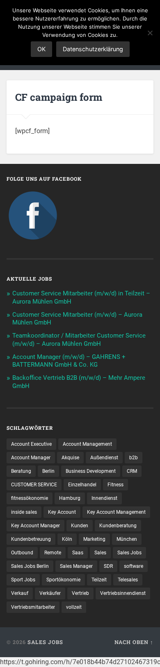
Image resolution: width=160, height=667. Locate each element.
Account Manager (30, 458)
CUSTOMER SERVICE (34, 485)
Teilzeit (99, 580)
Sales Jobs (129, 553)
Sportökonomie (63, 580)
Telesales (128, 580)
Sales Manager (76, 566)
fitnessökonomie (29, 498)
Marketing (94, 539)
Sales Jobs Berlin (30, 566)
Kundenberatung (118, 526)
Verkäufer (50, 593)
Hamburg (69, 498)
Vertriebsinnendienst (123, 593)
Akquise (70, 458)
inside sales (24, 512)
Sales (100, 553)
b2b (133, 458)
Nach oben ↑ (133, 642)
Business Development (91, 471)
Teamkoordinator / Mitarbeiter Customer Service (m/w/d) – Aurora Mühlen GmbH (79, 339)
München (127, 539)
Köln (67, 539)
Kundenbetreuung (31, 539)
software (133, 566)
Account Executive (31, 444)
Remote (52, 553)
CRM (132, 471)
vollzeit (74, 607)
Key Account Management (116, 512)
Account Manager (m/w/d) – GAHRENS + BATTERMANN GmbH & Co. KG (69, 361)
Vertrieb (80, 593)
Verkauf (19, 593)
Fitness (115, 485)
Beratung (21, 471)
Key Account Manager (35, 526)
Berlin (48, 471)
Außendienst (104, 458)
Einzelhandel (82, 485)
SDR (108, 566)
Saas (77, 553)
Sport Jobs (23, 580)
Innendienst (104, 498)
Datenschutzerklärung (93, 48)
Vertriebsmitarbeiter (33, 607)
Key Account (62, 512)
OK (41, 48)
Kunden (79, 526)
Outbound (22, 553)
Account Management (87, 444)
